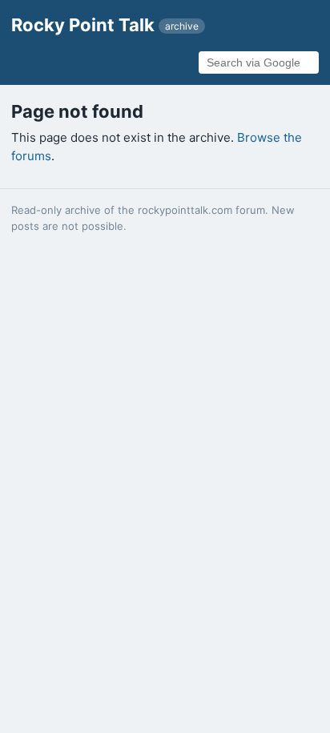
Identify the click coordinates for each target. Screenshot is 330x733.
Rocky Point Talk (105, 24)
